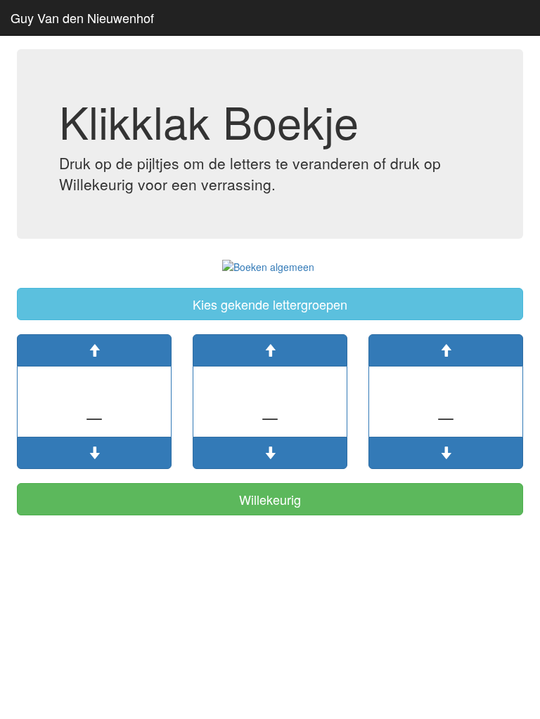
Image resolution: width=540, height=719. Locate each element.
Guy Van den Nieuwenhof (82, 17)
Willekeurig (270, 499)
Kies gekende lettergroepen (270, 304)
